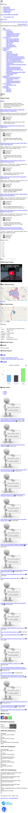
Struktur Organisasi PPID (12, 54)
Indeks (2, 101)
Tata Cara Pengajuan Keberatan (13, 60)
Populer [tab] (5, 392)
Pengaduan (5, 86)
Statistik (4, 361)
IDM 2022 (8, 89)
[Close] (1, 327)
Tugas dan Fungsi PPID (11, 55)
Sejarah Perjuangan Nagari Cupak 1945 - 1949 (11, 578)
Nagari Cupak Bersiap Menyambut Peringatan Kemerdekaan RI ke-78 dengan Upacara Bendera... (12, 228)
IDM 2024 (8, 91)
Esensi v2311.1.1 (4, 798)
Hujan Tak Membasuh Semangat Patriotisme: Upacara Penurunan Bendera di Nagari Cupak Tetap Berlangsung (13, 668)
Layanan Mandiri (5, 14)
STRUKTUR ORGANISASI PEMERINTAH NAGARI (13, 34)
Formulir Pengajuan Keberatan (13, 68)
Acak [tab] (4, 394)
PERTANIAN (6, 83)
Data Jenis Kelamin (10, 45)
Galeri (4, 355)
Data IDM (5, 87)
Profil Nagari (6, 29)
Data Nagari (6, 37)
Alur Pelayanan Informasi (6, 672)
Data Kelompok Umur (11, 46)
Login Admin (13, 14)
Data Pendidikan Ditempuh (12, 41)
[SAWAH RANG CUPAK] (18, 24)
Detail (8, 321)
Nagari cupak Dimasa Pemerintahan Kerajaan (11, 634)
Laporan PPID (9, 74)
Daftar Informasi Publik (11, 73)
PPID (4, 50)
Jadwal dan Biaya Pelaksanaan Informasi (15, 58)
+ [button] (2, 288)
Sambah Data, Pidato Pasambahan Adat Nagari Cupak (13, 574)
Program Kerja (6, 8)
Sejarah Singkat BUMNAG (12, 78)
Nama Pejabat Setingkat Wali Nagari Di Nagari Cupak (13, 638)
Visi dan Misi (9, 31)
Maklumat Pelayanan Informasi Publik (15, 56)
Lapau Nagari (6, 76)
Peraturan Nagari (7, 10)
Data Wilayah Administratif (12, 38)
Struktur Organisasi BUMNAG (13, 81)
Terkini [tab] (5, 391)
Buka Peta (3, 321)
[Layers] (25, 289)
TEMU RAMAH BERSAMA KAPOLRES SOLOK (13, 709)
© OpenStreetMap (20, 300)
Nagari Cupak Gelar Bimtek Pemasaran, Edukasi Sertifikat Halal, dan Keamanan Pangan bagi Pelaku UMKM (14, 545)
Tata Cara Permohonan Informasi (13, 59)
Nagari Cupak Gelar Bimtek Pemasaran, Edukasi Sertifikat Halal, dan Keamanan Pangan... (14, 195)
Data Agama (9, 44)
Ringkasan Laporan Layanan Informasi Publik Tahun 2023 (14, 701)
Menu (3, 94)
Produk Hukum (6, 47)
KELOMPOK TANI (11, 85)
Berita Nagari (6, 7)
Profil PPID (9, 51)
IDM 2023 (8, 90)
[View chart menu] (26, 365)
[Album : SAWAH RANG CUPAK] (9, 357)
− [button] (2, 291)
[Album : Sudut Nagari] (6, 359)
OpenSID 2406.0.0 (13, 798)
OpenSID (25, 300)
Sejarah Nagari (6, 12)
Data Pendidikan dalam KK (12, 40)
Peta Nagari (6, 49)
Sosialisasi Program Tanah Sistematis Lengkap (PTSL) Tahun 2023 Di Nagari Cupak (13, 161)
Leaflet (15, 300)
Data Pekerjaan (9, 42)
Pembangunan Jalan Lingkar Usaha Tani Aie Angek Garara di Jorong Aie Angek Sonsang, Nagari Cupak (12, 676)
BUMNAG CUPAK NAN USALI (11, 77)
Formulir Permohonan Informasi (13, 67)
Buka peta (3, 301)
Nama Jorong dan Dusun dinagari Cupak (10, 632)
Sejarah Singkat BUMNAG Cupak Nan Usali (11, 663)
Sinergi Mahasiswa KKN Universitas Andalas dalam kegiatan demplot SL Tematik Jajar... (12, 110)
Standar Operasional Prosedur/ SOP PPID (15, 72)
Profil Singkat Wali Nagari (12, 36)
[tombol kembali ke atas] (1, 793)
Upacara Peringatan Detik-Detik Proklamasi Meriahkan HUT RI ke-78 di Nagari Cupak (13, 706)
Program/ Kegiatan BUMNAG (13, 82)
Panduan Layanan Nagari (9, 9)
